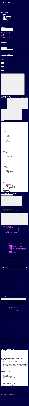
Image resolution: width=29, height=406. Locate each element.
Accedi (2, 22)
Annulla (2, 96)
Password (15, 30)
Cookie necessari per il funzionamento (9, 310)
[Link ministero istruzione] (6, 2)
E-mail (14, 49)
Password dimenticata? (5, 32)
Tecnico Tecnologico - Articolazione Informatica (16, 228)
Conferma (7, 96)
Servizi (4, 207)
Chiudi (2, 63)
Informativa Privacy (7, 376)
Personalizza (3, 298)
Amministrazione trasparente (9, 383)
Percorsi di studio (7, 209)
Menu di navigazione (19, 224)
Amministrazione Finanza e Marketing (11, 210)
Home (4, 206)
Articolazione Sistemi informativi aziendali (18, 248)
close (2, 120)
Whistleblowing (6, 381)
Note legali (5, 375)
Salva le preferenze (11, 349)
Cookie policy (6, 374)
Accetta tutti (21, 298)
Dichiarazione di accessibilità (9, 378)
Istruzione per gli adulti (11, 252)
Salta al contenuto (4, 1)
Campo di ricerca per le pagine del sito (9, 193)
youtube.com (3, 317)
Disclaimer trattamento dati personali (8, 394)
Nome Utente (16, 28)
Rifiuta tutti (11, 298)
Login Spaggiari (7, 54)
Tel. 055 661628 (8, 363)
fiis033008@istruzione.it (17, 364)
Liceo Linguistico (9, 227)
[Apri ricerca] (17, 103)
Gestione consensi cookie (8, 382)
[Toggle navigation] (11, 114)
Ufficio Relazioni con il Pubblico (10, 377)
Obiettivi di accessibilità (8, 379)
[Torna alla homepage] (14, 97)
